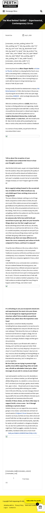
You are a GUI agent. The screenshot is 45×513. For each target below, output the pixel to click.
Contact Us (12, 508)
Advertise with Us (9, 505)
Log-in (6, 508)
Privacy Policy (19, 505)
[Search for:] (22, 10)
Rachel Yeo (9, 35)
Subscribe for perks (34, 501)
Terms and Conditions (31, 505)
